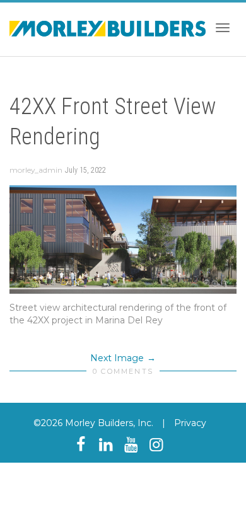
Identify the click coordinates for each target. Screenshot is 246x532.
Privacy (190, 423)
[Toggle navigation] (223, 27)
